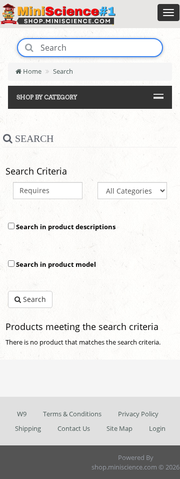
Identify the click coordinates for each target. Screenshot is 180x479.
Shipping (28, 428)
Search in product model (55, 264)
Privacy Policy (138, 413)
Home (32, 71)
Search (63, 71)
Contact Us (74, 428)
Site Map (119, 428)
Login (157, 428)
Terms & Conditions (72, 413)
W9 (21, 413)
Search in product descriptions (65, 226)
